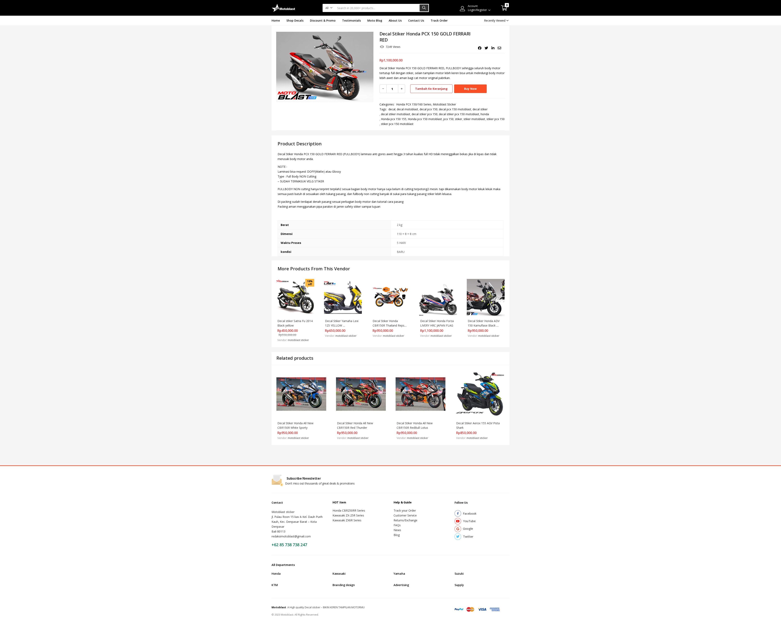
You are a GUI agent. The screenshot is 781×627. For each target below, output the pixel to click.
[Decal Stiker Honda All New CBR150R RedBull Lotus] (420, 394)
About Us (395, 20)
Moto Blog (374, 20)
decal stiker (480, 109)
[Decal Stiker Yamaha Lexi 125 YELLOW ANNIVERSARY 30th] (343, 297)
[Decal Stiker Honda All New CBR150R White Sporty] (301, 394)
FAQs (397, 525)
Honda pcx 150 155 (393, 119)
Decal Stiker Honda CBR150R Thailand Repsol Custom (390, 325)
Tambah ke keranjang (431, 89)
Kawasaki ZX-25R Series (348, 515)
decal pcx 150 (428, 109)
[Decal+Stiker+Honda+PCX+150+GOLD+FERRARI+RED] (486, 48)
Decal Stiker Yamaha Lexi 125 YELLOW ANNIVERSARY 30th (342, 325)
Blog (397, 535)
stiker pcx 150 (495, 119)
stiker (458, 119)
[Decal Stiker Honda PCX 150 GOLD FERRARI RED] (479, 48)
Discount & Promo (323, 20)
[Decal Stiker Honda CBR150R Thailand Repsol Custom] (390, 297)
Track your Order (405, 510)
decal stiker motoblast (395, 114)
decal (391, 109)
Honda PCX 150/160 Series (413, 104)
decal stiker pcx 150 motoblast (459, 114)
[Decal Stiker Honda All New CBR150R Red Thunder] (361, 394)
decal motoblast (407, 109)
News (397, 530)
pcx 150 (448, 119)
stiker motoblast (474, 119)
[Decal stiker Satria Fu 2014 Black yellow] (295, 297)
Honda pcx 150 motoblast (425, 119)
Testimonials (351, 20)
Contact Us (416, 20)
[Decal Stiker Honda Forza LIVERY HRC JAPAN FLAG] (438, 297)
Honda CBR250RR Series (349, 510)
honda (485, 114)
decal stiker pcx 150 (424, 114)
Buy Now (470, 89)
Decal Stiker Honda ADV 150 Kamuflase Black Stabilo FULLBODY (484, 325)
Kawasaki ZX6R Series (347, 520)
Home (276, 20)
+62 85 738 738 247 (289, 544)
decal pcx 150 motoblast (455, 109)
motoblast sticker (298, 340)
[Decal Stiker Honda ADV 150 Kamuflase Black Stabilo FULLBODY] (486, 297)
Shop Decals (294, 20)
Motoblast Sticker (444, 104)
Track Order (439, 20)
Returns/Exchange (405, 520)
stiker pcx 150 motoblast (397, 124)
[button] (329, 7)
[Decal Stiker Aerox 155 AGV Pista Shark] (480, 394)
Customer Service (405, 515)
